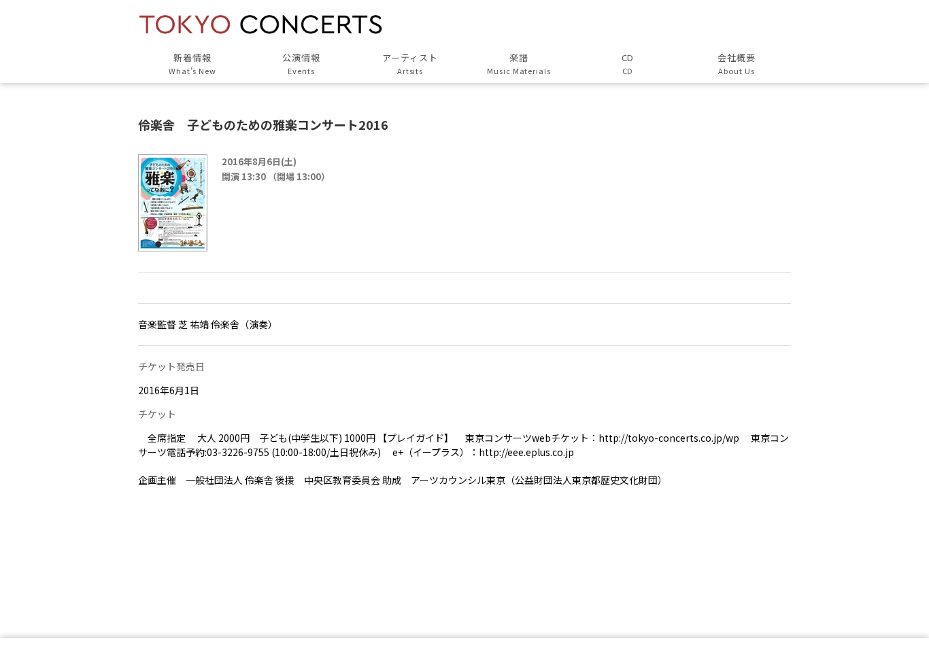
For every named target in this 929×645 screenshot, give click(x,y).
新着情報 (193, 63)
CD (628, 63)
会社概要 (736, 63)
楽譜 (519, 63)
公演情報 (301, 63)
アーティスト (410, 63)
